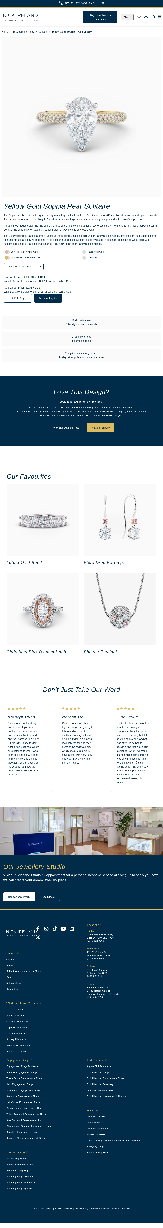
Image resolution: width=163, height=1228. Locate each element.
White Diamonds (15, 1015)
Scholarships (13, 983)
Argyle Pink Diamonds (99, 1066)
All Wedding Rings (16, 1158)
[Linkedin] (71, 928)
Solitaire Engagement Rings (21, 1072)
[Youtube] (63, 928)
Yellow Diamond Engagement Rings (26, 1114)
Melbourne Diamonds (18, 1045)
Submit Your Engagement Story (23, 971)
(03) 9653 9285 (95, 958)
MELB (92, 3)
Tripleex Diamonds (16, 1027)
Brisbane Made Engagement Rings (25, 1138)
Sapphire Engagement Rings (22, 1132)
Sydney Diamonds (16, 1039)
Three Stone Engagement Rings (24, 1078)
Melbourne (93, 948)
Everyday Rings (95, 1146)
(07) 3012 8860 (95, 941)
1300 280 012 (94, 976)
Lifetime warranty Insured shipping (81, 338)
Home (5, 31)
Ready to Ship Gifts (97, 1152)
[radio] (42, 252)
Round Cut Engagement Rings (23, 1090)
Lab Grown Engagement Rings (23, 1102)
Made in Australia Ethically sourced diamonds (81, 322)
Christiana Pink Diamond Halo (37, 652)
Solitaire (43, 31)
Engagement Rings (23, 31)
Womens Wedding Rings (19, 1164)
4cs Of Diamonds (15, 1033)
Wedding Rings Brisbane (20, 1176)
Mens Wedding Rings (18, 1170)
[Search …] (139, 17)
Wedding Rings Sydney (19, 1188)
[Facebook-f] (37, 928)
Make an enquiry (48, 298)
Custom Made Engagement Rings (25, 1108)
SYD (101, 3)
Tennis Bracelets (96, 1134)
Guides (10, 977)
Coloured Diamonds (17, 1021)
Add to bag (18, 298)
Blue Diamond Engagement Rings (25, 1120)
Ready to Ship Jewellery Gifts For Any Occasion (113, 1140)
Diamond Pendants (97, 1128)
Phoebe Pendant (100, 652)
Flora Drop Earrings (104, 562)
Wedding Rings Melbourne (21, 1182)
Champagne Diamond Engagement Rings (29, 1126)
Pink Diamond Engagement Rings (105, 1078)
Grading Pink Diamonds (100, 1090)
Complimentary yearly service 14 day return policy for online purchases (81, 355)
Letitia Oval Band (24, 562)
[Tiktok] (54, 928)
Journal (10, 959)
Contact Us (12, 989)
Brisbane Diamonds (17, 1051)
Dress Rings (93, 1122)
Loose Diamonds (15, 1009)
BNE (76, 3)
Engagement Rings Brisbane (22, 1066)
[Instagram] (46, 928)
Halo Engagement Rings (19, 1084)
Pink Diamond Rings (98, 1072)
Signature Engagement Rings (22, 1096)
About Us (11, 965)
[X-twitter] (37, 937)
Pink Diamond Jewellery (100, 1084)
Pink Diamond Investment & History (106, 1096)
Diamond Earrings (97, 1116)
